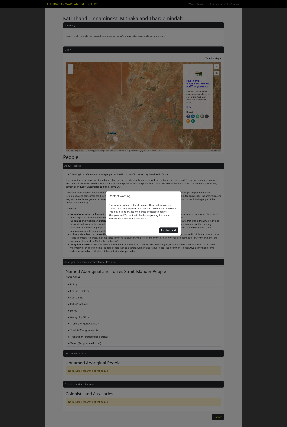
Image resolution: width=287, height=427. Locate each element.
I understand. (168, 230)
